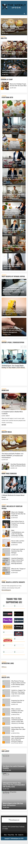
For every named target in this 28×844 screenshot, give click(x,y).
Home (5, 835)
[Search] (24, 13)
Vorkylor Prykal (8, 115)
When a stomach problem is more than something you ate (6, 712)
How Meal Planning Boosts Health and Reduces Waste (5, 466)
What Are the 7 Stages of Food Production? (6, 571)
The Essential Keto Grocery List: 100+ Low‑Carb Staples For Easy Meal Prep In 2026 (14, 230)
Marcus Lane (7, 268)
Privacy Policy (11, 835)
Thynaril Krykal (7, 294)
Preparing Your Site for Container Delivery (6, 702)
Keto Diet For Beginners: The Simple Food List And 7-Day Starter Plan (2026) (12, 213)
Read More (4, 424)
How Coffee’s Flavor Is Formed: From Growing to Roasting (6, 524)
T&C (16, 835)
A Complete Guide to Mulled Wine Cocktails (14, 401)
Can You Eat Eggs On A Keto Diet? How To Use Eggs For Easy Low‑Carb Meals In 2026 (14, 196)
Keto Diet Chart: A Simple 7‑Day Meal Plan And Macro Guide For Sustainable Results (13, 145)
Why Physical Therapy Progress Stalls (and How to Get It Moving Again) (6, 684)
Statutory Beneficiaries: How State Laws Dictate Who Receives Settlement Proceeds (13, 290)
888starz (4, 667)
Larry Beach (5, 33)
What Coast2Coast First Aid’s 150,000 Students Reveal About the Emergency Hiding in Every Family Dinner (6, 739)
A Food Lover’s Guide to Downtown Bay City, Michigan (6, 552)
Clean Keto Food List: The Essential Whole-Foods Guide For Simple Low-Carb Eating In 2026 (14, 111)
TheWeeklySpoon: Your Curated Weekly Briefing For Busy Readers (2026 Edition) (13, 366)
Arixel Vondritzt (6, 415)
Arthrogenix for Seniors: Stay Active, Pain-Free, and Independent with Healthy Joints (14, 785)
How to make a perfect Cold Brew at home (6, 543)
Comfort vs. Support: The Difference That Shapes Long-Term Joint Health (6, 693)
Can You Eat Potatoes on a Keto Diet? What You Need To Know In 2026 (14, 128)
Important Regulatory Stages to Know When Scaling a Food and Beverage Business (6, 561)
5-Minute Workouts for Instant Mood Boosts (14, 484)
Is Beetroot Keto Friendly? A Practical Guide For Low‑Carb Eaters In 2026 (13, 162)
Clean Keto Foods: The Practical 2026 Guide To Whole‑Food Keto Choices (14, 247)
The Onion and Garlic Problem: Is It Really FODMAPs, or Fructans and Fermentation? (13, 29)
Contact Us (20, 835)
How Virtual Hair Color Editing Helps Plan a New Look (6, 730)
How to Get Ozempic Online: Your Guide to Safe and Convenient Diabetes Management (13, 330)
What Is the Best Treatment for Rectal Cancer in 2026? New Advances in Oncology (6, 721)
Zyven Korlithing (7, 770)
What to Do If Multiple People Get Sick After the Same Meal (5, 86)
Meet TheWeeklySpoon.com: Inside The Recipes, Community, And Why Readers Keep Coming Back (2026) (6, 533)
